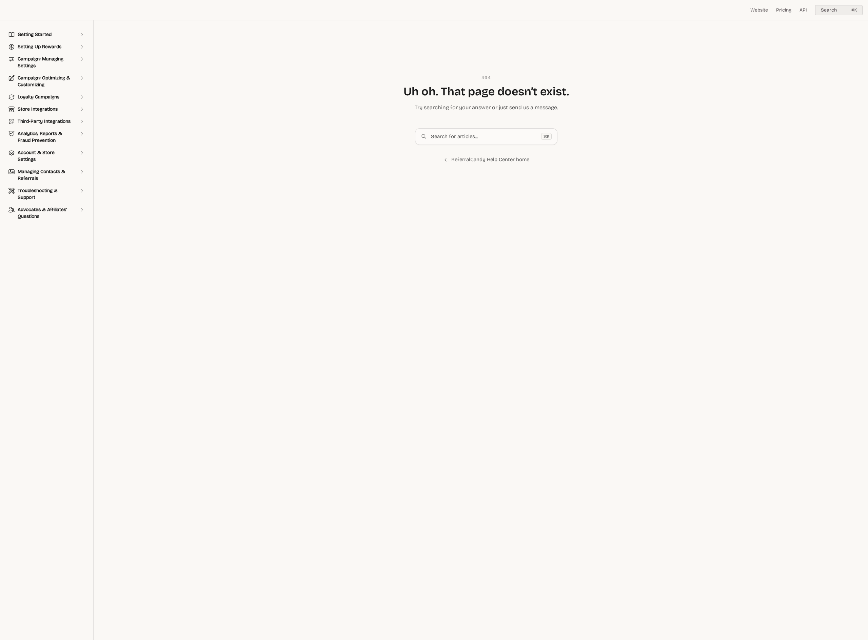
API (803, 10)
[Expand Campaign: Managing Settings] (81, 59)
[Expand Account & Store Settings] (81, 152)
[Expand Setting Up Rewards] (81, 47)
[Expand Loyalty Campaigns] (81, 97)
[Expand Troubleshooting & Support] (81, 190)
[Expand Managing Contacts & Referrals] (81, 171)
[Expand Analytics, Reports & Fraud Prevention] (81, 133)
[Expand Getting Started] (81, 34)
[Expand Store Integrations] (81, 109)
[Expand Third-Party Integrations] (81, 121)
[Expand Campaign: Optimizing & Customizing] (81, 78)
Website (759, 10)
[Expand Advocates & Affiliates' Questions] (81, 209)
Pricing (783, 10)
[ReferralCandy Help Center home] (6, 10)
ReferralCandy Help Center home (490, 159)
